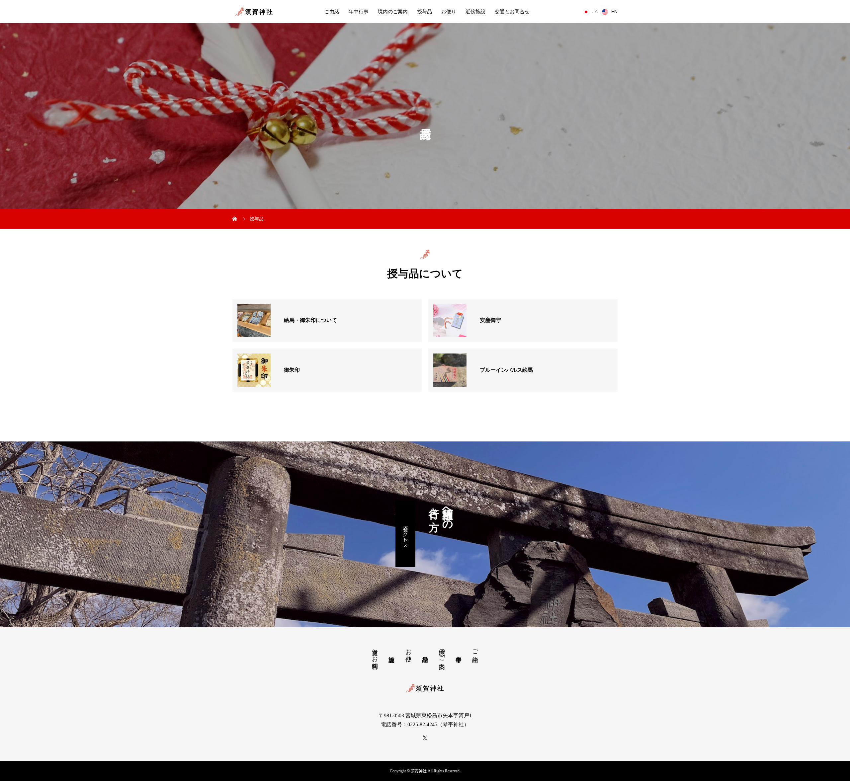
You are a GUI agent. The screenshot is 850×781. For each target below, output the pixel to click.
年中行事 (359, 11)
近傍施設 (475, 11)
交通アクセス (405, 534)
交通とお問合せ (512, 11)
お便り (448, 11)
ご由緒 (331, 11)
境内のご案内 (393, 11)
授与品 (424, 11)
